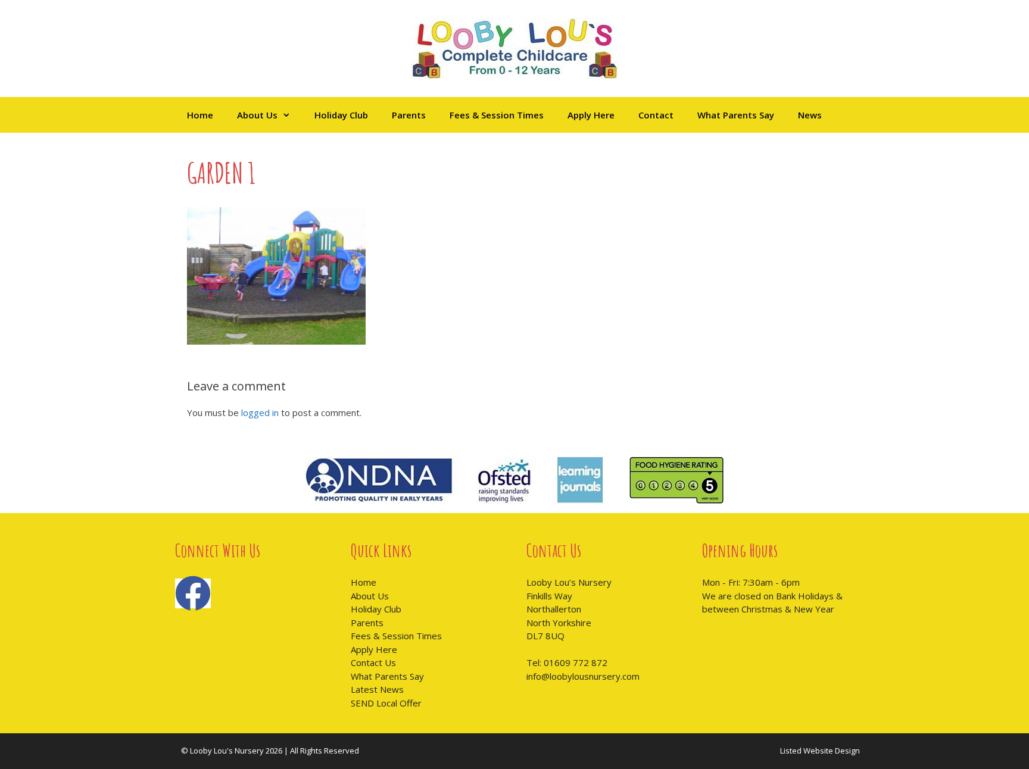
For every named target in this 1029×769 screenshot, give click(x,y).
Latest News (377, 689)
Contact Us (373, 662)
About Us (257, 115)
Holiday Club (341, 115)
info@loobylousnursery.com (583, 676)
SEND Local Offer (386, 703)
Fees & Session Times (497, 115)
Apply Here (591, 115)
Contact (655, 115)
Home (200, 115)
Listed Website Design (820, 750)
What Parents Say (735, 115)
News (810, 115)
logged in (260, 412)
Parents (409, 115)
